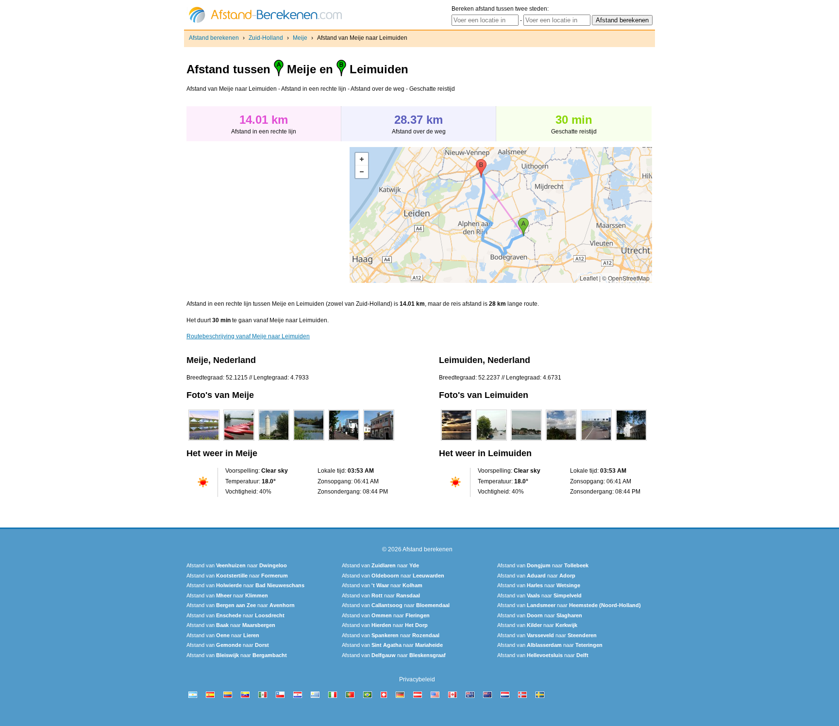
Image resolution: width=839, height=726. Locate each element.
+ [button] (361, 159)
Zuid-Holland (266, 37)
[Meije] (203, 440)
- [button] (361, 171)
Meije (300, 37)
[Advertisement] (268, 215)
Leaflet (589, 278)
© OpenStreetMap (626, 278)
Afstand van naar (236, 565)
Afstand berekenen (214, 37)
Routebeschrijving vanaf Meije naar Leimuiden (248, 336)
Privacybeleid (417, 679)
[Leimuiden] (456, 440)
